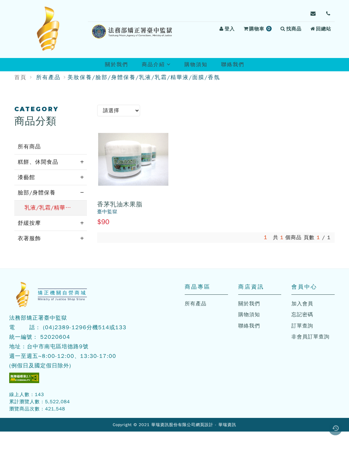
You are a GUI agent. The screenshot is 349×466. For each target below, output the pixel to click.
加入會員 (302, 304)
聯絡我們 (232, 64)
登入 (230, 29)
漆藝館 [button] (26, 177)
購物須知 (196, 64)
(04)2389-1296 (65, 327)
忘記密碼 (302, 314)
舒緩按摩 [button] (29, 223)
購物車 (261, 30)
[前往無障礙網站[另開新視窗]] (24, 378)
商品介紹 (159, 66)
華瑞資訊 (227, 425)
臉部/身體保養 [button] (37, 192)
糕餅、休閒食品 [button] (38, 162)
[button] (335, 428)
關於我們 (116, 64)
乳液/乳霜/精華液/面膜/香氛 (56, 207)
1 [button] (266, 237)
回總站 (323, 29)
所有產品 (48, 77)
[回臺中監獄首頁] (48, 29)
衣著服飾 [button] (29, 238)
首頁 (20, 77)
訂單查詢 (302, 326)
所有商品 (29, 146)
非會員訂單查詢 (310, 337)
